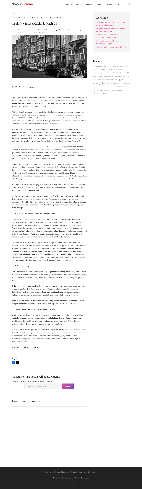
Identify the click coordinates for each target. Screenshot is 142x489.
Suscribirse (68, 386)
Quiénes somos (67, 477)
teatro (101, 90)
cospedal (101, 69)
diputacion (103, 73)
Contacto (56, 477)
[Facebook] (73, 483)
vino (105, 93)
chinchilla (125, 66)
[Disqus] (49, 436)
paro (108, 83)
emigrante (18, 401)
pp (108, 87)
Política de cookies (82, 477)
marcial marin (121, 76)
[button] (129, 4)
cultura (117, 69)
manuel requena (111, 76)
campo (121, 66)
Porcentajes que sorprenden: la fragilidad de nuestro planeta (107, 35)
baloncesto (115, 66)
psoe (115, 87)
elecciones (117, 72)
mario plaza (101, 79)
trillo (41, 401)
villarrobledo (98, 93)
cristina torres (110, 69)
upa (112, 90)
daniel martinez (123, 69)
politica (103, 86)
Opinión (15, 13)
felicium (124, 73)
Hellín (128, 73)
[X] (68, 483)
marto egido (110, 79)
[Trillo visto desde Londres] (49, 37)
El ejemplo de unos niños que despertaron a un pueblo (107, 42)
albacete (108, 66)
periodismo (121, 83)
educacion (109, 73)
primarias (111, 87)
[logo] (22, 4)
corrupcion (95, 69)
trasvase (106, 90)
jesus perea (27, 401)
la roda (104, 76)
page (104, 83)
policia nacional (96, 87)
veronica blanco (118, 90)
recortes (121, 86)
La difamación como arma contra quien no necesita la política (111, 23)
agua (103, 66)
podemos (127, 83)
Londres (35, 401)
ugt (109, 90)
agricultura (97, 66)
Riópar (127, 87)
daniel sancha (96, 73)
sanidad (96, 90)
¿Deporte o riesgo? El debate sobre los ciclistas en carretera (110, 29)
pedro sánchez (113, 83)
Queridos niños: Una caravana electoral (111, 47)
